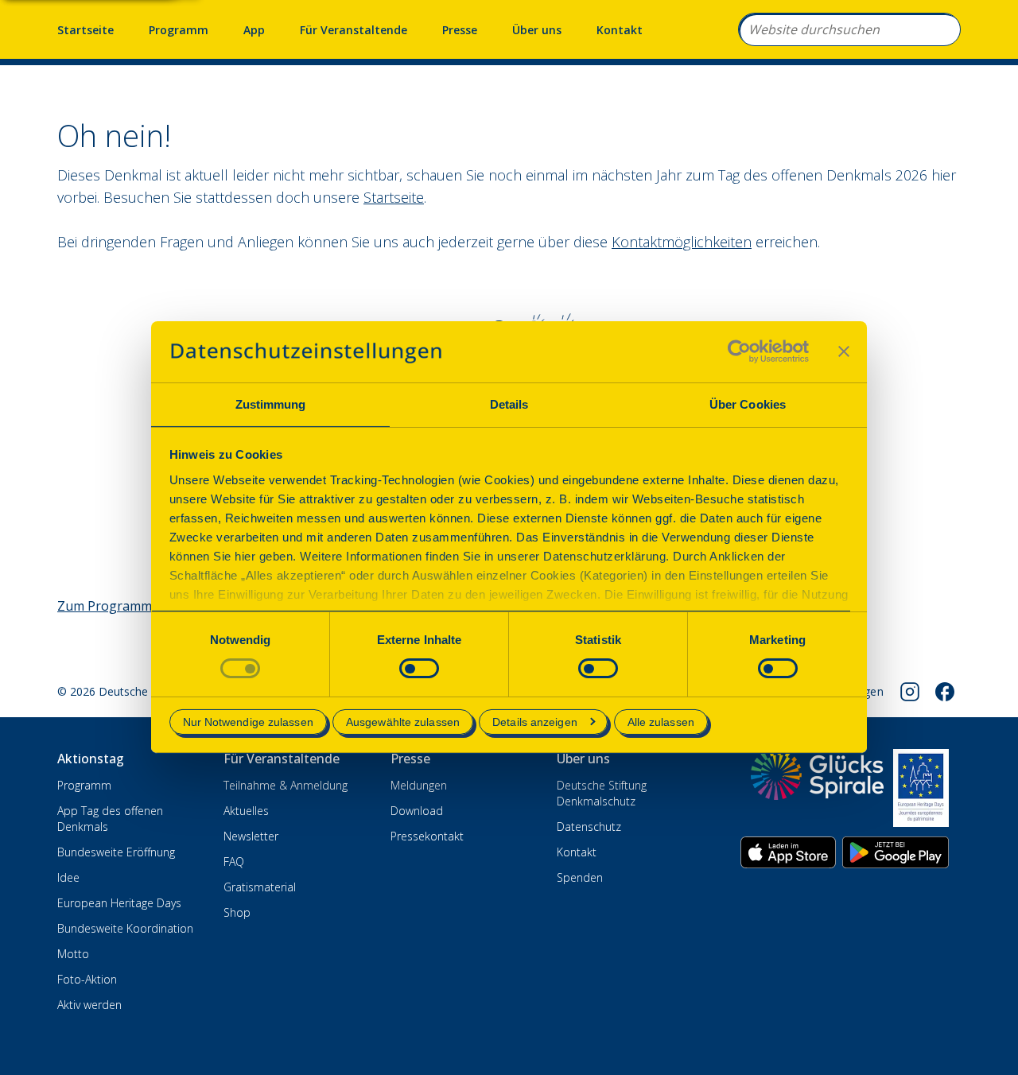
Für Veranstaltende (353, 29)
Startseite (85, 29)
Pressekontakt (427, 836)
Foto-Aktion (87, 979)
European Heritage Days (119, 902)
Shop (237, 912)
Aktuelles (246, 810)
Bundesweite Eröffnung (116, 852)
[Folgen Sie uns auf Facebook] (944, 691)
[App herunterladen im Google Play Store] (895, 852)
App (254, 29)
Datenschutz (589, 826)
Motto (73, 953)
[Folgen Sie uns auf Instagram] (909, 691)
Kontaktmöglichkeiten (682, 241)
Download (416, 810)
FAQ (233, 861)
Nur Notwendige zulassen (248, 722)
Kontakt (619, 29)
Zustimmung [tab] (270, 404)
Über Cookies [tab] (747, 404)
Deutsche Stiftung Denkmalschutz (602, 793)
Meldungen (418, 785)
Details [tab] (509, 404)
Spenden (580, 877)
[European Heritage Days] (921, 788)
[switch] (419, 668)
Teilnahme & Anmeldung (285, 785)
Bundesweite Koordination (125, 928)
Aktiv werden (89, 1004)
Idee (68, 877)
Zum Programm (104, 606)
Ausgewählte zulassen (403, 722)
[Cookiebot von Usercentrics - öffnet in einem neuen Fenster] (739, 351)
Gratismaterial (259, 887)
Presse (459, 29)
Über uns (536, 29)
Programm (178, 29)
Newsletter (250, 836)
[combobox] (849, 29)
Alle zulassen (661, 722)
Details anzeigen (534, 722)
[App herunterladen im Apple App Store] (788, 852)
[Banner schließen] (843, 351)
